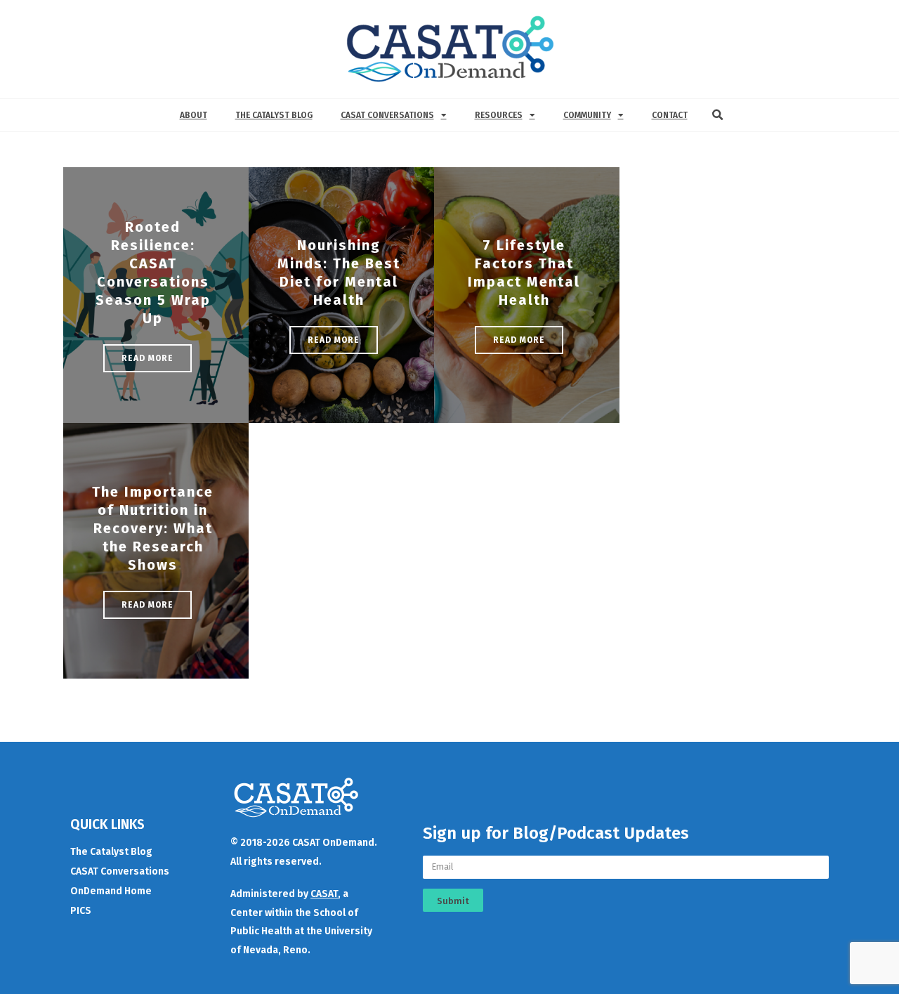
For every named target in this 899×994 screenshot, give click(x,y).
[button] (718, 115)
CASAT (324, 894)
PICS (80, 911)
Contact (670, 115)
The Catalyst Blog (274, 115)
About (193, 115)
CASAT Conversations (387, 115)
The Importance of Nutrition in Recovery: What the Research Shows (153, 528)
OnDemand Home (111, 891)
